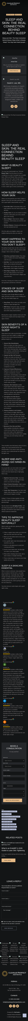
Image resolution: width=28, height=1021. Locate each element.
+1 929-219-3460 (14, 999)
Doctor (5, 763)
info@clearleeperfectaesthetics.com (14, 1002)
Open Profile (14, 70)
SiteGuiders (17, 1012)
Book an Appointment (12, 800)
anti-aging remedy (17, 505)
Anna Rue (14, 61)
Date (4, 782)
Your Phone (6, 775)
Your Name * (6, 890)
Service (5, 757)
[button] (25, 4)
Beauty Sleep (5, 173)
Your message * (7, 906)
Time (4, 788)
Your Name (6, 770)
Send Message (8, 928)
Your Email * (6, 898)
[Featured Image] (14, 844)
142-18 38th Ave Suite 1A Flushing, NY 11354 (14, 985)
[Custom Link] (12, 106)
